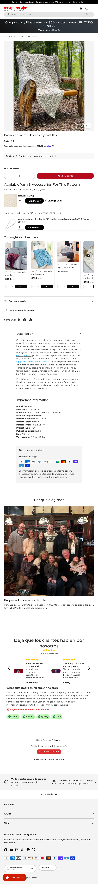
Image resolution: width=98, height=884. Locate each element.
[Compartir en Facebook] (25, 320)
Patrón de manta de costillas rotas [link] (15, 273)
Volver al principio (49, 794)
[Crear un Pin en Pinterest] (30, 320)
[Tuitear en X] (19, 320)
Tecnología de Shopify (28, 878)
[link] (16, 255)
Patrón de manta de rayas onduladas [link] (67, 266)
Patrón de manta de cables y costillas (25, 37)
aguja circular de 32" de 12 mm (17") (34, 361)
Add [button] (21, 286)
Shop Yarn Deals (70, 2)
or (53, 201)
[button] (87, 14)
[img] (49, 650)
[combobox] (49, 14)
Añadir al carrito (65, 176)
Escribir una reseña (49, 751)
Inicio (6, 37)
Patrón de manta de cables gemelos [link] (41, 272)
